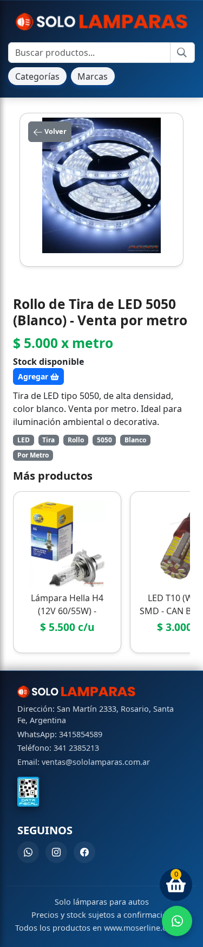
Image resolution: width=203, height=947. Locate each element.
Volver (55, 131)
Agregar (34, 376)
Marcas (92, 76)
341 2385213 (76, 748)
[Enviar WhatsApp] (177, 921)
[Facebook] (84, 852)
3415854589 (80, 734)
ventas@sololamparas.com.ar (96, 762)
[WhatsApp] (28, 852)
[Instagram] (56, 852)
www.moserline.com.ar (146, 928)
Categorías (37, 76)
